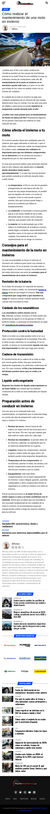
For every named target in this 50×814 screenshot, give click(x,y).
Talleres (42, 799)
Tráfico (7, 799)
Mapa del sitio (25, 810)
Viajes (15, 799)
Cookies (43, 808)
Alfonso (15, 29)
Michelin (33, 799)
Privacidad (36, 808)
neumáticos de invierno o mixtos (19, 325)
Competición (24, 799)
